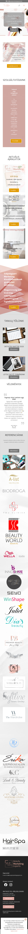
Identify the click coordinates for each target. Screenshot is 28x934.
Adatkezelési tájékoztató (17, 930)
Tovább (13, 190)
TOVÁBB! (15, 141)
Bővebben (14, 349)
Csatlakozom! (13, 66)
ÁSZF (4, 913)
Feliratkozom (8, 893)
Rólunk (14, 30)
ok (26, 919)
